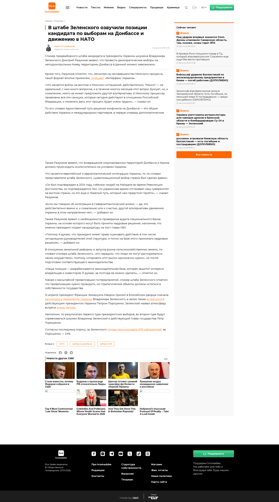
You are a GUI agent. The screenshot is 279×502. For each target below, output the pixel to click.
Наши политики (161, 476)
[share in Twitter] (65, 352)
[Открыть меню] (67, 7)
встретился (155, 299)
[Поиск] (186, 7)
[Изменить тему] (195, 7)
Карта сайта (159, 482)
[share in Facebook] (60, 352)
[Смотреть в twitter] (130, 454)
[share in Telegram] (71, 352)
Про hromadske (101, 464)
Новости (81, 7)
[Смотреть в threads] (148, 454)
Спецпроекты (137, 7)
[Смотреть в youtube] (121, 454)
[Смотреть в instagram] (103, 454)
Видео (121, 7)
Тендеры (127, 479)
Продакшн (156, 7)
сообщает (97, 78)
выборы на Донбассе (82, 344)
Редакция (98, 470)
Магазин (156, 464)
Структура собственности (131, 466)
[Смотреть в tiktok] (139, 454)
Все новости (204, 154)
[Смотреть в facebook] (94, 454)
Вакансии (127, 473)
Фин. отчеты (159, 470)
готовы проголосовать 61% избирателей (134, 329)
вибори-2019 (106, 344)
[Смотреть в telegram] (112, 454)
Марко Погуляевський (64, 46)
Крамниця (173, 7)
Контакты (98, 476)
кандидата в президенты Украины (68, 299)
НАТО (62, 344)
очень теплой (66, 307)
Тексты (95, 7)
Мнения (109, 7)
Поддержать (224, 7)
